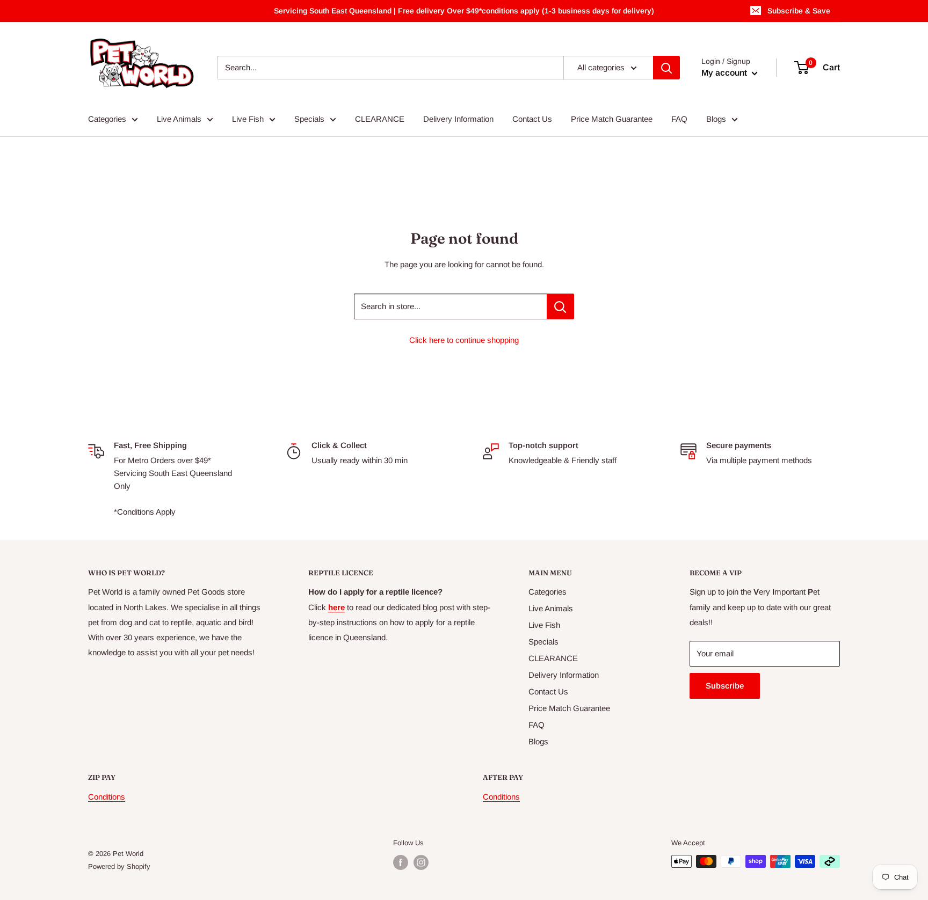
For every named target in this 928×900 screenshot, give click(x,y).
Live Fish (248, 118)
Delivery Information (458, 118)
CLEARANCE (379, 118)
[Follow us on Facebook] (400, 862)
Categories (107, 118)
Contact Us (532, 118)
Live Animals (179, 118)
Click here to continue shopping (464, 340)
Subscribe (725, 685)
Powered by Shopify (119, 866)
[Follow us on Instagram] (421, 862)
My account (725, 72)
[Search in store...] (560, 306)
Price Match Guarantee (612, 118)
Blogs (716, 118)
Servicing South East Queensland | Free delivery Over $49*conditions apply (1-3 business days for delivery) (464, 10)
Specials (309, 118)
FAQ (679, 118)
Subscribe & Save (798, 10)
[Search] (666, 67)
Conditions (106, 796)
